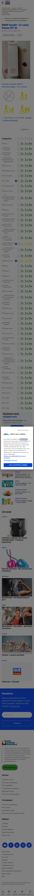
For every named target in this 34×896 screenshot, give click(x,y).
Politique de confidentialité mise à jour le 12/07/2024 (15, 457)
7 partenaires (23, 439)
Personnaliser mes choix (10, 460)
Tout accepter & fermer (18, 465)
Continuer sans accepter (22, 430)
